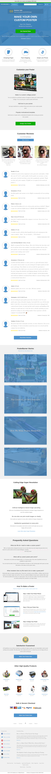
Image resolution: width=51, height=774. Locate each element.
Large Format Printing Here (26, 763)
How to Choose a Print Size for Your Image (27, 733)
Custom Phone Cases (45, 679)
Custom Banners (19, 694)
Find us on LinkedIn (6, 750)
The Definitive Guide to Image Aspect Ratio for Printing (30, 752)
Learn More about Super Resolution (26, 531)
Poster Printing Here (17, 763)
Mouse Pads (6, 694)
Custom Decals (45, 694)
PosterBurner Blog (6, 757)
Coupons (30, 723)
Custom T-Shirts (32, 694)
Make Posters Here (10, 763)
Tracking (20, 723)
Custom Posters (6, 679)
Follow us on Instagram (7, 747)
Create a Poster (41, 763)
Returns (36, 723)
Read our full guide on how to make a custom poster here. (25, 588)
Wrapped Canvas (19, 679)
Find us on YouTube (6, 740)
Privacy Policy (28, 767)
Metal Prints (32, 679)
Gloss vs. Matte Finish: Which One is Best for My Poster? (31, 743)
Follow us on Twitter (6, 737)
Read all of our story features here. (25, 350)
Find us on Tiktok (6, 754)
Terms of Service (22, 767)
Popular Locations (25, 764)
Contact (14, 723)
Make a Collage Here (34, 763)
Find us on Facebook (6, 733)
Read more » (19, 740)
